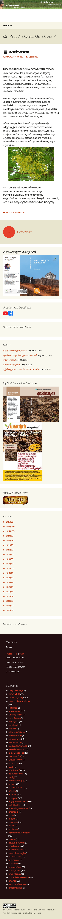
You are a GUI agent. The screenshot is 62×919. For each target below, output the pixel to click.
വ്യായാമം (14, 860)
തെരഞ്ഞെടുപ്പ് (16, 780)
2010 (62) (9, 596)
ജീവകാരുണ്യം (16, 773)
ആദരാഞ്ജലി (15, 735)
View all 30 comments (15, 212)
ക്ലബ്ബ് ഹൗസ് (15, 759)
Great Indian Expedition (19, 701)
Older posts (19, 232)
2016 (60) (9, 568)
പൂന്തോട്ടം (33, 56)
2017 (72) (9, 563)
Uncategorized (15, 714)
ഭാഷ (11, 815)
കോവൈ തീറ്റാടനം (12, 364)
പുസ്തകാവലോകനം (18, 801)
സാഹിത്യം (15, 874)
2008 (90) (9, 605)
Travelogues (14, 711)
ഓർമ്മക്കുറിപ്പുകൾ (18, 746)
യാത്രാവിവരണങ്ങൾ (19, 832)
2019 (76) (9, 554)
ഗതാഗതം (14, 763)
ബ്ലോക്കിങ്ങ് (9, 360)
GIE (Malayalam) (16, 697)
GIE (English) (14, 694)
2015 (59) (9, 573)
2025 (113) (10, 526)
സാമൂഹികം (15, 870)
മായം (11, 825)
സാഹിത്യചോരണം (19, 877)
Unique (22, 653)
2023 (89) (9, 535)
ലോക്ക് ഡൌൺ (17, 842)
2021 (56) (9, 545)
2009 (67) (9, 601)
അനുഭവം (14, 721)
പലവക (12, 794)
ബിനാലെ (13, 811)
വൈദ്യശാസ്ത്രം (17, 853)
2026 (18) (9, 521)
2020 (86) (9, 549)
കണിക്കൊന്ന (18, 52)
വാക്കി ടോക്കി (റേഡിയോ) (15, 350)
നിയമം (12, 784)
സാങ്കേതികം (15, 867)
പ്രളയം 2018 (15, 805)
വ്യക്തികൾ (15, 856)
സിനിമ (12, 881)
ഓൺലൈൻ (15, 742)
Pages (9, 653)
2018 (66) (9, 559)
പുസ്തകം (13, 798)
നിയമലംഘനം (16, 787)
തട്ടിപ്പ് (11, 777)
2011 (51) (9, 591)
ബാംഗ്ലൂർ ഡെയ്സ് (19, 808)
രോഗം (12, 839)
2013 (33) (9, 582)
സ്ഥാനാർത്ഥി (15, 887)
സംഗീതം (13, 863)
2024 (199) (10, 531)
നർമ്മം (12, 791)
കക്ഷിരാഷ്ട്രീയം (16, 749)
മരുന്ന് (12, 818)
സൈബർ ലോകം (17, 884)
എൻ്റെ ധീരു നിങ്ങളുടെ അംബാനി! (20, 355)
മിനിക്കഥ (13, 829)
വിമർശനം (14, 846)
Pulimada (13, 707)
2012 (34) (9, 587)
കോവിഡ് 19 (15, 756)
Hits (16, 653)
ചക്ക (11, 766)
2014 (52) (9, 577)
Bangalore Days (16, 690)
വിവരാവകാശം (16, 849)
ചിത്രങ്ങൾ (14, 770)
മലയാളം (13, 822)
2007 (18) (9, 610)
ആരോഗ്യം (15, 739)
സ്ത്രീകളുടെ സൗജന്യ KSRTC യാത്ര (21, 369)
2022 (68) (9, 540)
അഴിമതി (13, 725)
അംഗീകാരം (15, 718)
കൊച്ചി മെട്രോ (16, 752)
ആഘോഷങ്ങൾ (17, 732)
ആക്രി (12, 728)
